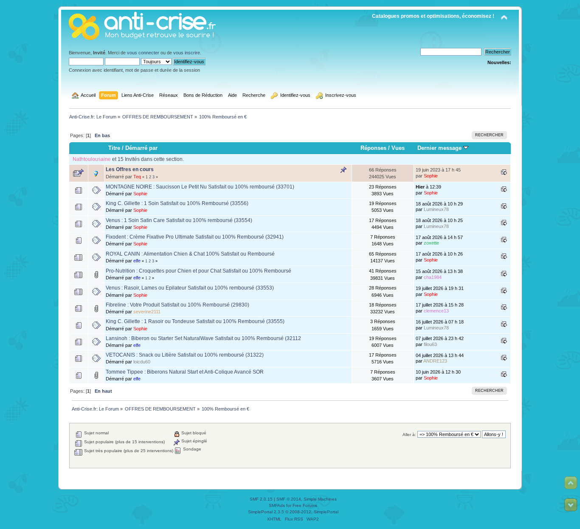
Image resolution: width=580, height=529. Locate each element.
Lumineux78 (436, 209)
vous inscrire (186, 52)
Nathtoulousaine (92, 159)
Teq (137, 176)
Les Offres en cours (130, 169)
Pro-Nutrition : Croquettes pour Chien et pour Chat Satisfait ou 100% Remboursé (198, 271)
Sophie (431, 175)
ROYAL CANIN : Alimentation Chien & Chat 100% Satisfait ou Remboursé (190, 254)
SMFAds (277, 505)
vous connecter (143, 52)
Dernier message (440, 148)
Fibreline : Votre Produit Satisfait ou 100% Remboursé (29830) (177, 305)
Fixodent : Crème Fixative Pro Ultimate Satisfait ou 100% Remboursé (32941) (195, 237)
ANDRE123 (435, 360)
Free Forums (305, 505)
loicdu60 (141, 361)
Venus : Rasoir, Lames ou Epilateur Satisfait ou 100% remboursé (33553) (190, 288)
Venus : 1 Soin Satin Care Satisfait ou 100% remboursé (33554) (179, 220)
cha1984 (433, 277)
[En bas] (570, 505)
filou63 (430, 344)
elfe (137, 260)
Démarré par (141, 148)
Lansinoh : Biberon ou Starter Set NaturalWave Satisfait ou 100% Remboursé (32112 (203, 338)
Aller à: (409, 434)
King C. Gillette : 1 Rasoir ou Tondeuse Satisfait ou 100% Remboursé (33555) (195, 321)
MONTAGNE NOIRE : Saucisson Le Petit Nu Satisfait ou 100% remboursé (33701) (200, 187)
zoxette (431, 242)
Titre (114, 148)
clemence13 (436, 310)
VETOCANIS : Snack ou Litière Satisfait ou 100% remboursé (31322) (185, 355)
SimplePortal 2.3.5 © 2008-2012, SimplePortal (293, 511)
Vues (398, 148)
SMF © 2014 (288, 499)
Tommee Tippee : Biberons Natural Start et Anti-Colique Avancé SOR (185, 372)
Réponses (373, 148)
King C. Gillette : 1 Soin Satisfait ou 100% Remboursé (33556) (177, 203)
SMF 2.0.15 (261, 499)
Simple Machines (320, 499)
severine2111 (146, 311)
